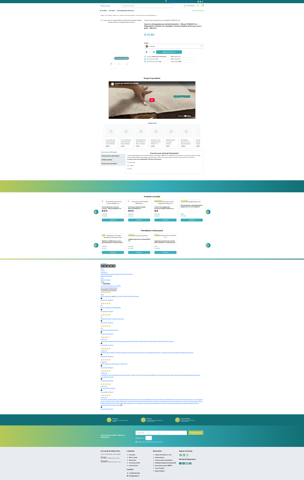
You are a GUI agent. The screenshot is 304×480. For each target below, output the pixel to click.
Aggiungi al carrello (168, 52)
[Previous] (96, 212)
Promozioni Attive (134, 463)
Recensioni (132, 460)
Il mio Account (133, 465)
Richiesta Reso (159, 457)
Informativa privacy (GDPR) (163, 465)
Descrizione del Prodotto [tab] (109, 152)
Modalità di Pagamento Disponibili (165, 463)
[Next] (208, 212)
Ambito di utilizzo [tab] (107, 160)
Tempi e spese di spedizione (164, 460)
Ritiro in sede (133, 457)
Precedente (104, 290)
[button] (102, 40)
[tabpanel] (164, 161)
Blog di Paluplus (160, 471)
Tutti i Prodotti (159, 468)
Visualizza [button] (192, 220)
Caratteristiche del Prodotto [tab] (110, 156)
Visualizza (113, 220)
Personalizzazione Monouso (125, 10)
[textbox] (150, 46)
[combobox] (173, 46)
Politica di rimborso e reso (163, 455)
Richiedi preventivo (198, 10)
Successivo (113, 290)
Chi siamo (112, 10)
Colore (146, 43)
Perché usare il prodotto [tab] (109, 163)
